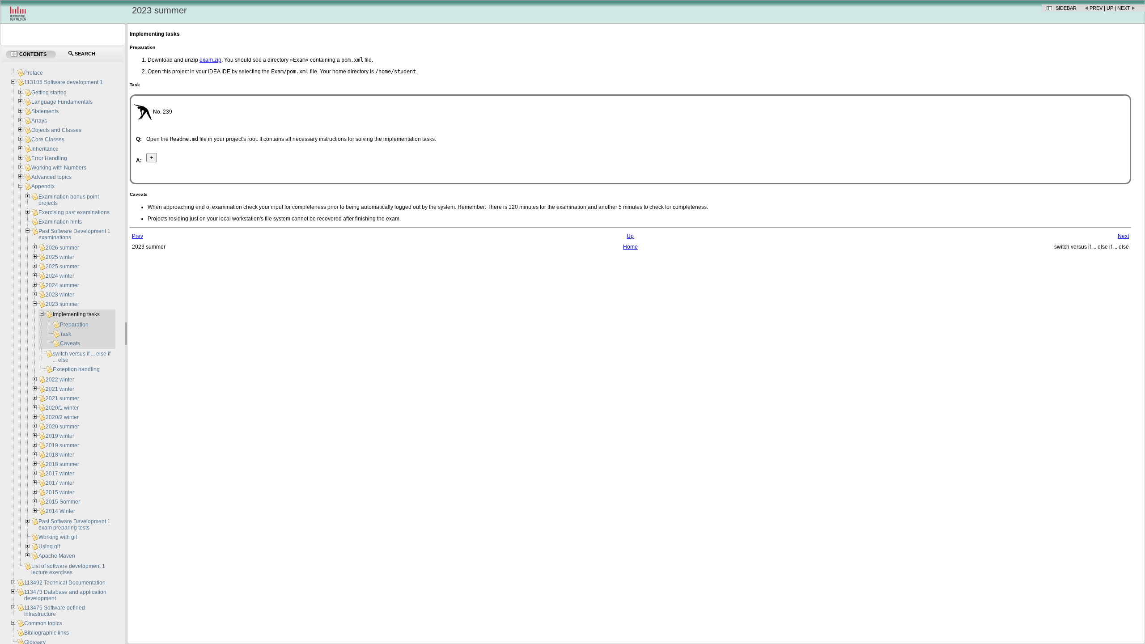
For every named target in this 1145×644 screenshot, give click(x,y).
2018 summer (62, 464)
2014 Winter (60, 511)
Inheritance (45, 149)
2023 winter (60, 295)
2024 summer (62, 285)
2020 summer (62, 427)
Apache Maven (56, 556)
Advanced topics (51, 177)
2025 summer (62, 266)
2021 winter (60, 389)
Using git (49, 546)
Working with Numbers (58, 168)
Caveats (70, 343)
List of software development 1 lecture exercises (68, 569)
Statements (45, 111)
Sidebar (1066, 8)
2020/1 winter (62, 408)
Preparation (74, 325)
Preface (33, 73)
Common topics (43, 623)
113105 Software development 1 (63, 82)
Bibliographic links (46, 633)
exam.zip (210, 60)
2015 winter (60, 492)
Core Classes (47, 139)
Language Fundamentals (62, 102)
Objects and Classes (56, 130)
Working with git (57, 537)
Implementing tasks (76, 314)
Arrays (39, 121)
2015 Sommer (63, 502)
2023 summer (62, 304)
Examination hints (60, 222)
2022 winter (60, 380)
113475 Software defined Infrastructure (54, 611)
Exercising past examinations (74, 212)
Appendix (43, 186)
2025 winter (60, 257)
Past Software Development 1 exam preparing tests (74, 524)
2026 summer (62, 248)
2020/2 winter (62, 417)
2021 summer (62, 398)
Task (65, 334)
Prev (1096, 8)
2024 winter (60, 276)
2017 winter (60, 473)
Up (1110, 8)
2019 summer (62, 445)
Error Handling (49, 158)
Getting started (49, 92)
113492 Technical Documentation (65, 583)
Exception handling (76, 369)
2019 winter (60, 436)
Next (1123, 8)
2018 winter (60, 455)
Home (630, 247)
